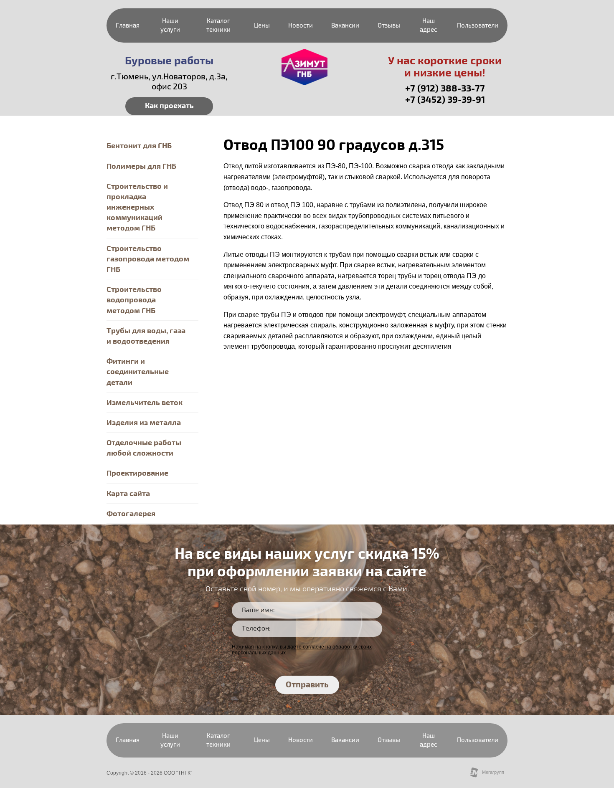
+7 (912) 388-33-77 (445, 88)
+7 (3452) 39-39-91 (445, 99)
